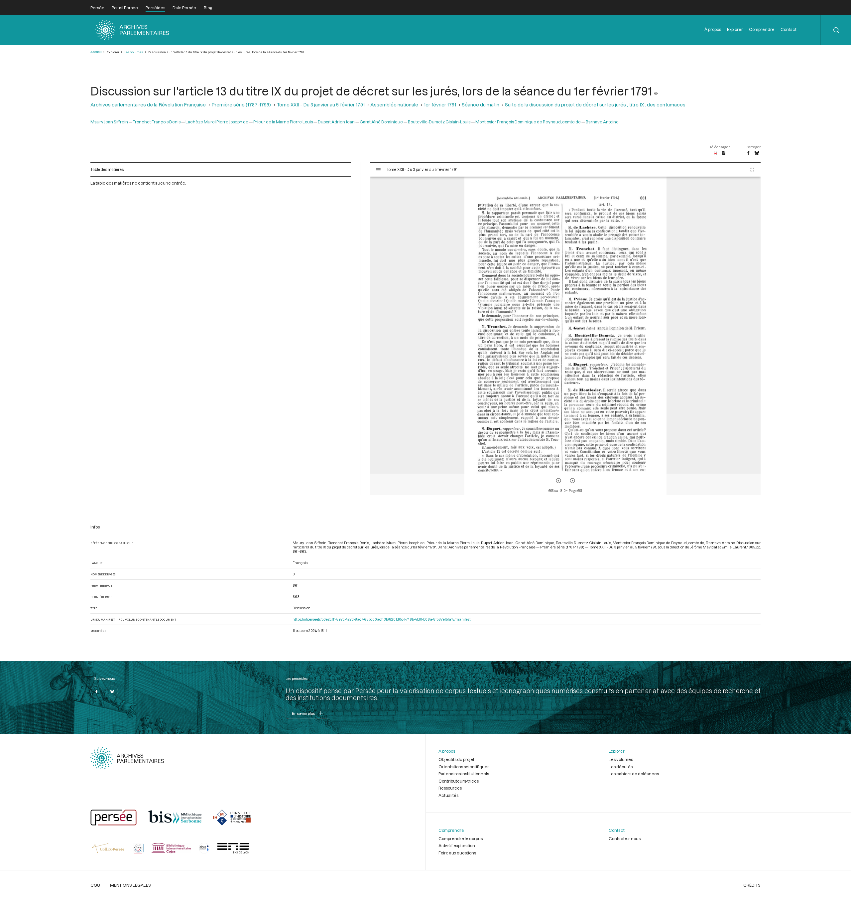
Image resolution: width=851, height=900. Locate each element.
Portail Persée (125, 7)
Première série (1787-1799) (241, 104)
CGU (95, 885)
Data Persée (184, 7)
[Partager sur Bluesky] (757, 153)
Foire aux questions (457, 852)
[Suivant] (572, 481)
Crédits (752, 885)
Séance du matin (480, 104)
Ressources (450, 788)
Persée (97, 7)
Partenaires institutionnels (463, 773)
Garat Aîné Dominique (381, 121)
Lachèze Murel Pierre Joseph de (216, 121)
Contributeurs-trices (458, 781)
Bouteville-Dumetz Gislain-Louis (439, 121)
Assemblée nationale (394, 104)
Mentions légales (130, 885)
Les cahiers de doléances (634, 773)
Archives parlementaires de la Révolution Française (148, 104)
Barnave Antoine (602, 121)
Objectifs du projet (456, 759)
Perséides (155, 7)
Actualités (448, 795)
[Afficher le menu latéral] (378, 170)
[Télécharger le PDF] (715, 153)
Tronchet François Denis (157, 121)
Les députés (621, 766)
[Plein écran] (752, 170)
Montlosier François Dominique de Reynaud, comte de (528, 121)
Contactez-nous (625, 838)
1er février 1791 (440, 104)
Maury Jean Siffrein (109, 121)
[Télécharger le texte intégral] (723, 153)
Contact (788, 29)
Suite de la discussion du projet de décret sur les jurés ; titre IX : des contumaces (595, 104)
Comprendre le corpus (460, 838)
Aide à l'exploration (456, 845)
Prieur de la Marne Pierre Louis (283, 121)
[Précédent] (558, 481)
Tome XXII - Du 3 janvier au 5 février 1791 (321, 104)
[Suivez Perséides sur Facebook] (96, 691)
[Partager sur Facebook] (748, 153)
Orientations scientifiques (463, 766)
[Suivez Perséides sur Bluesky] (112, 691)
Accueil (96, 52)
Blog (208, 7)
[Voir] (656, 90)
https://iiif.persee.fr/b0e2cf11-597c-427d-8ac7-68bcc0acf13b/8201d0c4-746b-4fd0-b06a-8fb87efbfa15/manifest (382, 619)
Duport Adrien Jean (336, 121)
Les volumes (133, 52)
